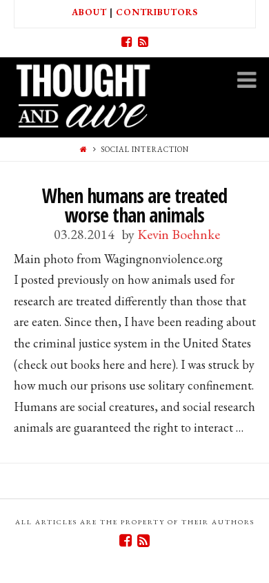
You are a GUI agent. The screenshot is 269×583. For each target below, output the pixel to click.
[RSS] (142, 42)
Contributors (157, 12)
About (89, 12)
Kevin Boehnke (178, 234)
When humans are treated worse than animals (134, 205)
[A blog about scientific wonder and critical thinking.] (83, 93)
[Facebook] (126, 42)
